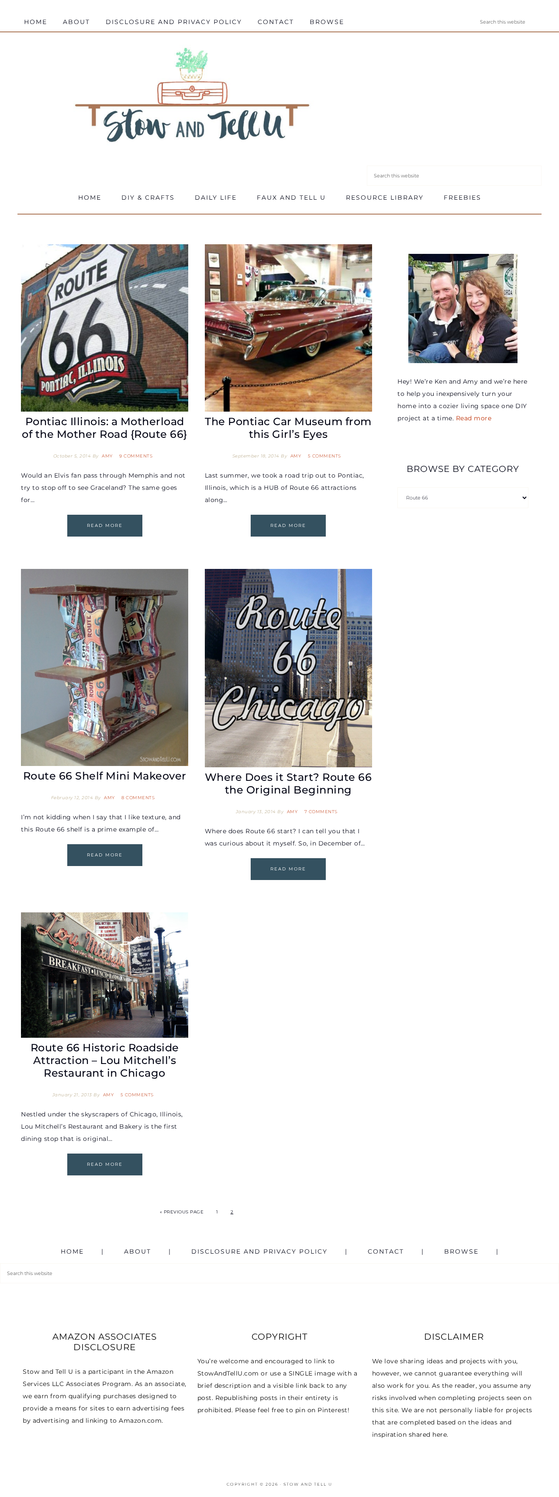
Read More (105, 525)
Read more (474, 418)
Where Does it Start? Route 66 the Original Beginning (288, 783)
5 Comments (324, 456)
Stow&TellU (192, 97)
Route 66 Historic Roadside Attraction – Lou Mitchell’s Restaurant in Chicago (105, 1060)
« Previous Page (182, 1212)
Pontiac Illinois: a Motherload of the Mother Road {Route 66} (104, 427)
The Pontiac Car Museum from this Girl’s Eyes (288, 427)
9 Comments (135, 456)
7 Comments (321, 811)
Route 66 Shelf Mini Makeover (104, 775)
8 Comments (138, 797)
